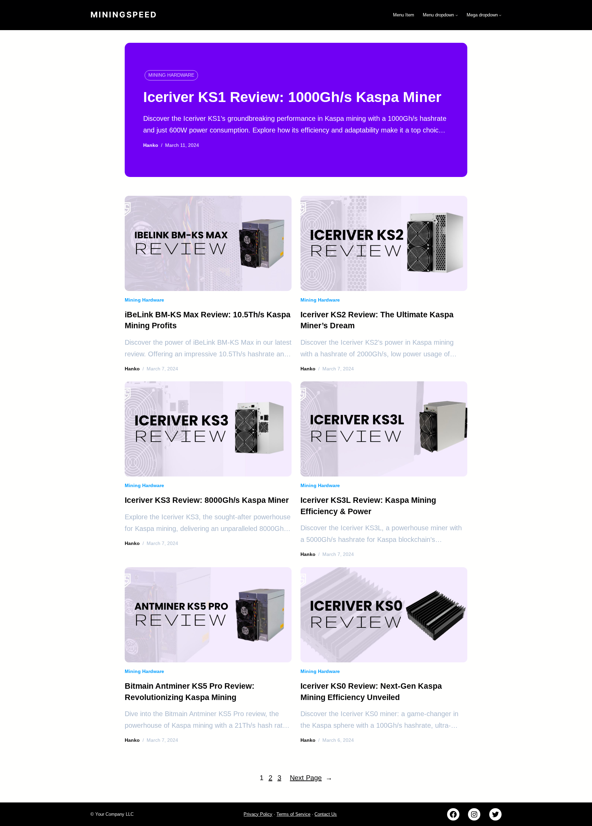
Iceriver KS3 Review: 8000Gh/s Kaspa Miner (207, 500)
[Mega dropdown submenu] (500, 15)
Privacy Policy (258, 814)
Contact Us (325, 814)
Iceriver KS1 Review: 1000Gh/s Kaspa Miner (292, 97)
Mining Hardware (171, 75)
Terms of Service (293, 814)
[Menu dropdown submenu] (456, 15)
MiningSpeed (123, 15)
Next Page (311, 777)
